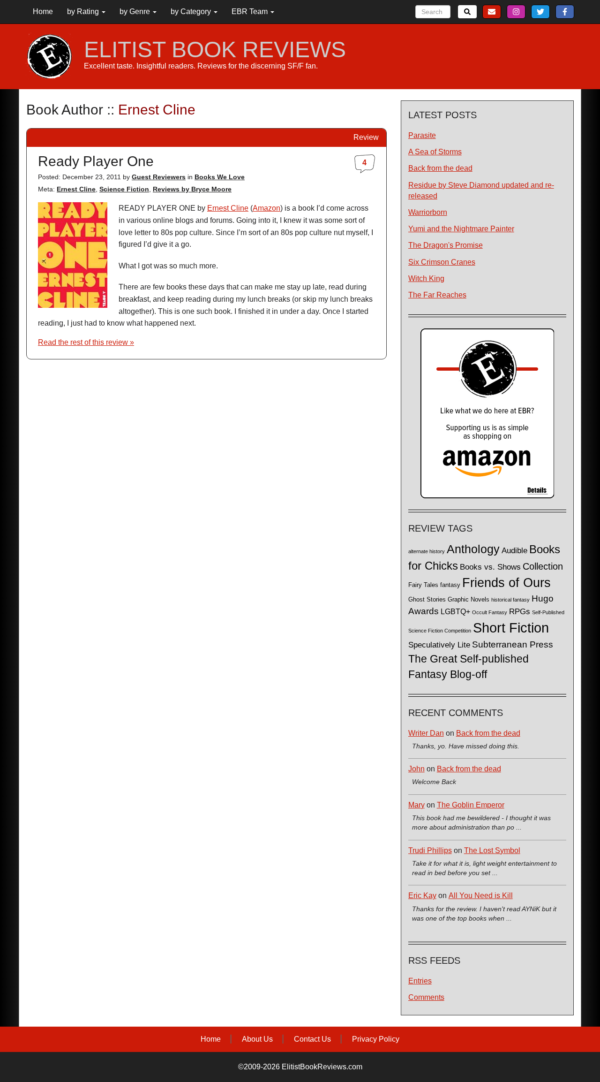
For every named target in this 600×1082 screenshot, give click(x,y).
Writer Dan (426, 733)
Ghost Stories (427, 599)
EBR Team (251, 11)
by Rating (84, 11)
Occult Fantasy (489, 612)
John (416, 769)
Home (43, 11)
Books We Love (220, 177)
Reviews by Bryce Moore (192, 189)
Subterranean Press (512, 644)
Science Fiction (124, 189)
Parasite (422, 135)
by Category (192, 11)
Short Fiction (511, 627)
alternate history (426, 551)
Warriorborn (427, 212)
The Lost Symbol (492, 850)
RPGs (519, 611)
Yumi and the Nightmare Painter (461, 229)
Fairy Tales (423, 585)
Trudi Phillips (430, 850)
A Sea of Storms (435, 152)
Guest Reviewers (159, 177)
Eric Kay (422, 895)
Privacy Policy (375, 1039)
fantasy (450, 585)
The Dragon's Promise (445, 245)
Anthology (473, 549)
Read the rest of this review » (86, 342)
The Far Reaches (437, 295)
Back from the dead (440, 168)
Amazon (266, 208)
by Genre (136, 11)
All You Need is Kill (481, 895)
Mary (416, 805)
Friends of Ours (506, 583)
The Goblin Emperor (470, 805)
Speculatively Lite (439, 644)
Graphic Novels (468, 599)
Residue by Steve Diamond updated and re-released (481, 190)
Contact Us (312, 1039)
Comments (426, 997)
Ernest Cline (76, 189)
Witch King (426, 278)
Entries (420, 981)
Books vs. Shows (490, 567)
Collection (543, 566)
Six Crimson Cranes (441, 262)
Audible (514, 550)
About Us (257, 1039)
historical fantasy (510, 599)
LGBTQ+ (455, 611)
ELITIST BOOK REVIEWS (215, 49)
